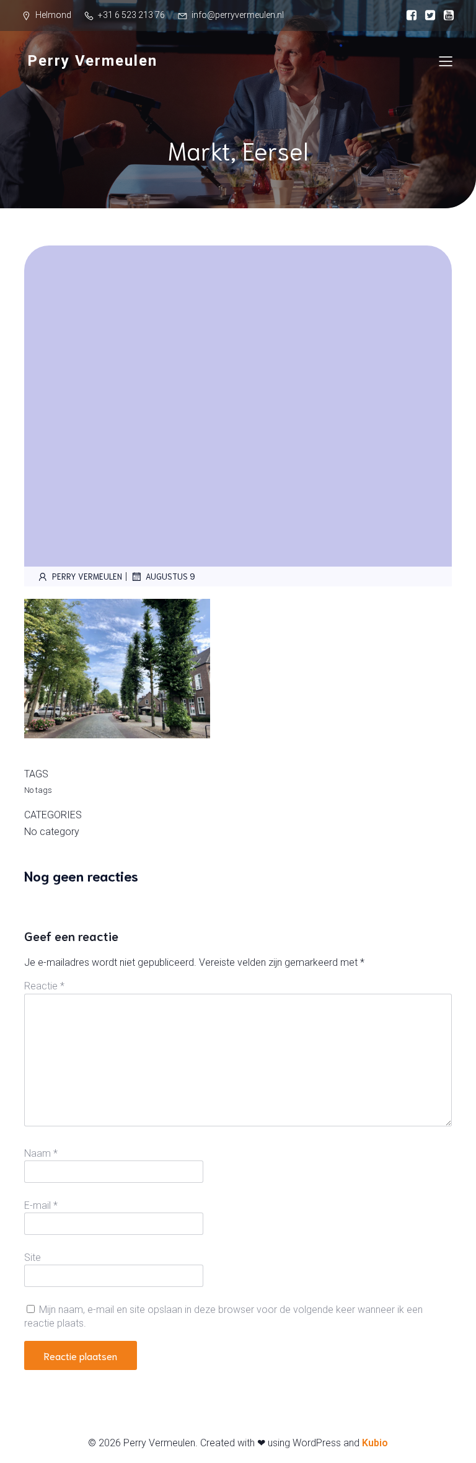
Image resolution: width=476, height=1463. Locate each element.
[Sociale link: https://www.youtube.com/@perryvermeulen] (445, 15)
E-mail (41, 1205)
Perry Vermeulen (87, 576)
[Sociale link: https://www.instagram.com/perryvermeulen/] (427, 15)
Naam (41, 1153)
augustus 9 (170, 576)
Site (32, 1257)
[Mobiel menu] (445, 60)
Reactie (44, 986)
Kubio (375, 1443)
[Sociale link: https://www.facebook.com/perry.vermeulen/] (408, 15)
